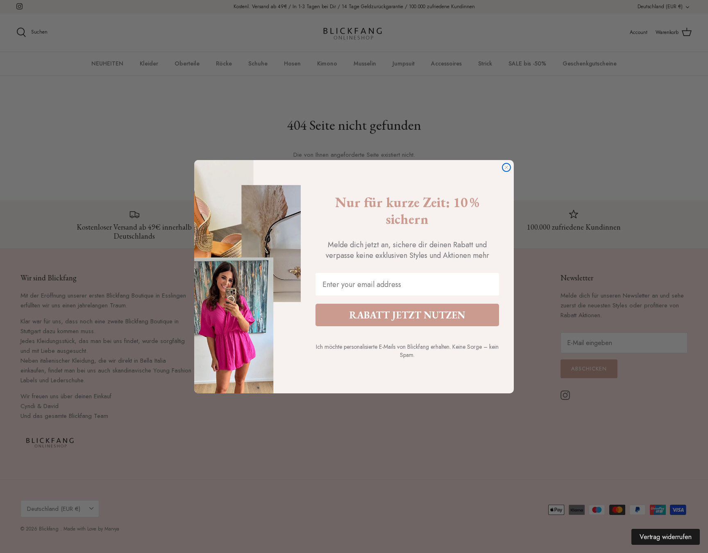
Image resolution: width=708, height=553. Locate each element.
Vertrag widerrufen (666, 537)
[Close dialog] (506, 167)
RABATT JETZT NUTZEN (407, 315)
